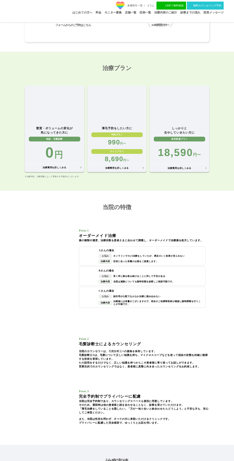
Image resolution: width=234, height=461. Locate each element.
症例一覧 (145, 18)
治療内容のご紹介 (165, 18)
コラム (150, 5)
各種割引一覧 (135, 5)
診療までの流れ (190, 18)
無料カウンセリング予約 (207, 5)
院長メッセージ (214, 18)
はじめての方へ (82, 18)
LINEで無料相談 (174, 5)
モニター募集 (113, 18)
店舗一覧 (130, 18)
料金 (98, 18)
